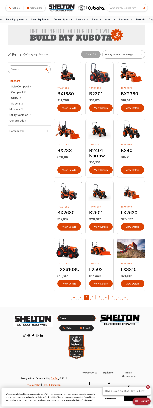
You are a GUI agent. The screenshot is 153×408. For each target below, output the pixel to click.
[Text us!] (141, 401)
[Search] (92, 318)
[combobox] (127, 8)
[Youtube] (28, 335)
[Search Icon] (47, 69)
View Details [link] (69, 107)
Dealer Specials (63, 19)
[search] (144, 7)
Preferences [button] (87, 400)
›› (125, 297)
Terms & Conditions (52, 385)
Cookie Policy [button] (27, 400)
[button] (14, 8)
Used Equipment (40, 19)
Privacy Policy (33, 385)
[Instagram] (37, 335)
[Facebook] (33, 335)
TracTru (54, 378)
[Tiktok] (24, 335)
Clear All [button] (91, 54)
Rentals (140, 19)
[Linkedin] (41, 335)
